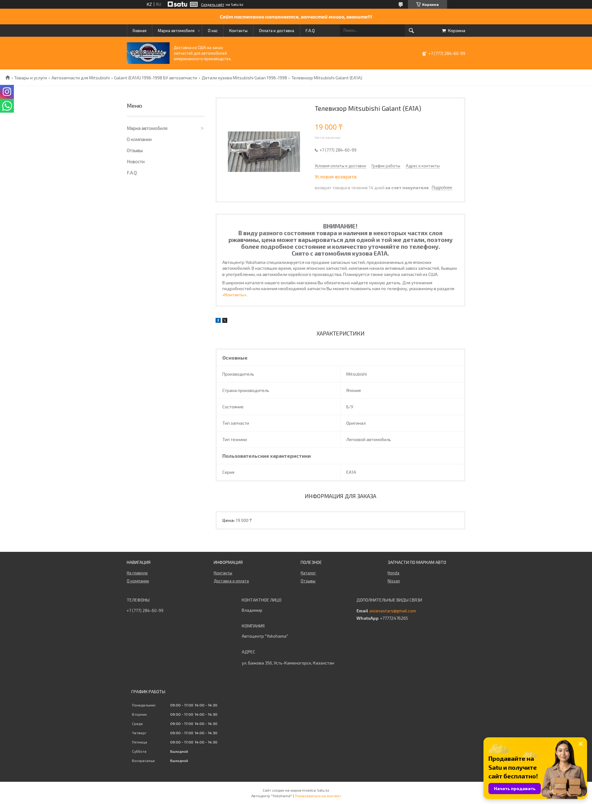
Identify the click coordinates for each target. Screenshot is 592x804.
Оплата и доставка (276, 30)
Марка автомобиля (176, 30)
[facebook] (218, 321)
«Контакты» (234, 294)
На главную (137, 572)
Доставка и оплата (231, 580)
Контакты (238, 30)
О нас (213, 30)
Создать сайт (212, 4)
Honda (393, 572)
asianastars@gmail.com (392, 611)
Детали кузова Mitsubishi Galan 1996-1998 (244, 77)
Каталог (308, 572)
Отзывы (135, 150)
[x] (224, 321)
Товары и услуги (30, 77)
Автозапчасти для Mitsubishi (80, 77)
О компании (139, 139)
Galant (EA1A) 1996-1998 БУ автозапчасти (155, 77)
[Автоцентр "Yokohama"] (148, 62)
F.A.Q (310, 30)
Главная (139, 30)
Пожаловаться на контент (318, 796)
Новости (136, 161)
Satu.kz (323, 790)
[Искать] (411, 30)
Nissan (394, 580)
